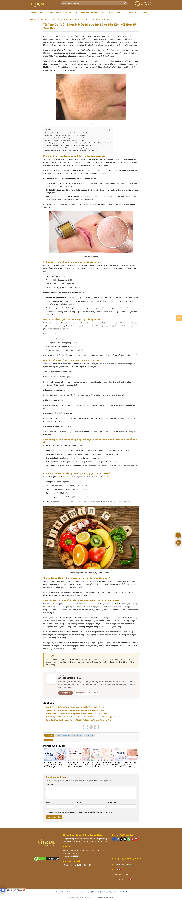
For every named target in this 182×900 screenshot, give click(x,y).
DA (76, 12)
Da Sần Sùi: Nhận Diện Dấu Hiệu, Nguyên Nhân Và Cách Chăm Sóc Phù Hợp (76, 714)
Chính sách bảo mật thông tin (111, 892)
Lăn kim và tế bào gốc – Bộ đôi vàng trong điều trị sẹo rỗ (64, 138)
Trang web (112, 802)
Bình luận (50, 784)
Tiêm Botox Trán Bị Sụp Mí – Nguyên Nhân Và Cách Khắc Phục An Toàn (75, 710)
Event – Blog (133, 12)
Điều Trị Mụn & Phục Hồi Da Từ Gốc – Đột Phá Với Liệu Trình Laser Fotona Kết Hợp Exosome (83, 717)
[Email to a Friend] (91, 727)
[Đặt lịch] (178, 541)
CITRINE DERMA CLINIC (69, 677)
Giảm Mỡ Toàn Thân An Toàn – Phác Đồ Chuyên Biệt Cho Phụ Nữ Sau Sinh (76, 707)
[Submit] (125, 3)
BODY (58, 12)
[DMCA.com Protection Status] (47, 859)
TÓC (103, 12)
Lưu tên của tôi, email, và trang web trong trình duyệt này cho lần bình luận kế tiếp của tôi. (81, 812)
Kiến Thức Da (77, 735)
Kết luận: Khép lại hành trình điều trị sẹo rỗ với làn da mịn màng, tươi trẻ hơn (71, 150)
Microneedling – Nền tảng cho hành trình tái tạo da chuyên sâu (66, 133)
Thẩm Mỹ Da (89, 735)
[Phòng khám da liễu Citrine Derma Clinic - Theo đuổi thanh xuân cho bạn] (42, 5)
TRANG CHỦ (37, 12)
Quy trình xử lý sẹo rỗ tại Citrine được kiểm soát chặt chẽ (64, 140)
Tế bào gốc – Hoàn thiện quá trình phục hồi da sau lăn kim (65, 135)
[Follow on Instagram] (117, 839)
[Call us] (128, 839)
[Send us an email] (125, 839)
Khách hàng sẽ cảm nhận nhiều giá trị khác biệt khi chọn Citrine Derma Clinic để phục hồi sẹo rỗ (78, 143)
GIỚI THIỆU (48, 12)
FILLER (111, 12)
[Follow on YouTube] (136, 839)
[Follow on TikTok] (121, 839)
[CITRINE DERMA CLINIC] (51, 679)
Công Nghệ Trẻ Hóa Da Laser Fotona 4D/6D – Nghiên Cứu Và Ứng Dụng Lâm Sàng (79, 720)
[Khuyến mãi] (178, 534)
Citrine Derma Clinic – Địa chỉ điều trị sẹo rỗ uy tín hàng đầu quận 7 (67, 148)
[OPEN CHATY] (2, 890)
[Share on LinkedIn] (98, 727)
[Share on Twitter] (87, 727)
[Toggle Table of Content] (108, 130)
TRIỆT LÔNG (121, 12)
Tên (48, 802)
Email (79, 802)
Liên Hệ (144, 12)
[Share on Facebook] (83, 727)
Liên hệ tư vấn (66, 693)
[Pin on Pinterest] (94, 727)
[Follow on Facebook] (114, 839)
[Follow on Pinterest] (132, 839)
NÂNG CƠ (67, 12)
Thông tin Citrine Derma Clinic (87, 693)
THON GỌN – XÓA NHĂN (89, 12)
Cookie (125, 892)
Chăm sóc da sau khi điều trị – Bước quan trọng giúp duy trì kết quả (68, 145)
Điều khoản (96, 892)
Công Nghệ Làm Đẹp (48, 20)
